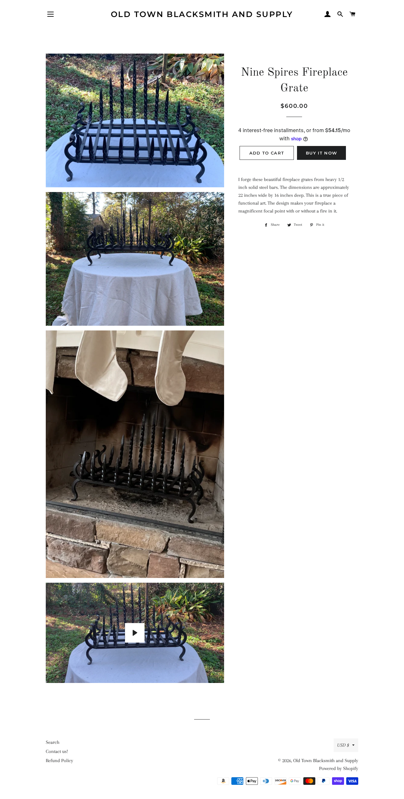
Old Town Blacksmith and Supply (202, 14)
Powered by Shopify (338, 768)
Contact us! (57, 751)
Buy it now (321, 152)
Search (52, 742)
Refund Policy (59, 760)
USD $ (343, 745)
